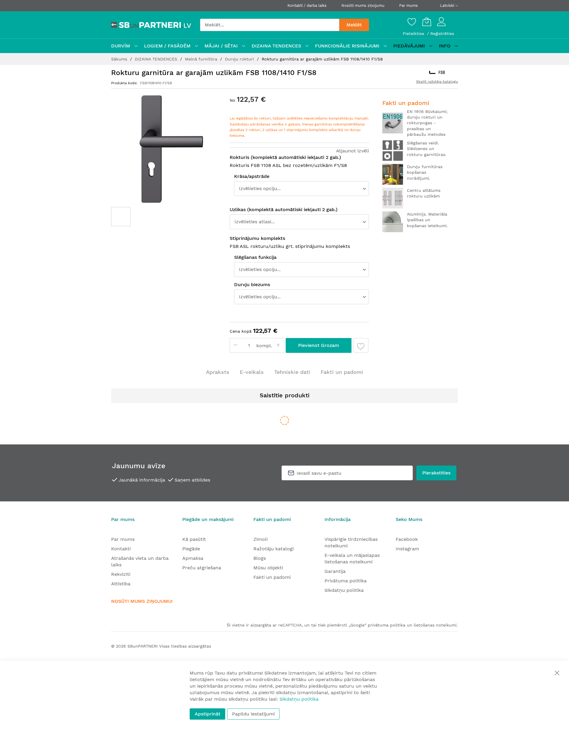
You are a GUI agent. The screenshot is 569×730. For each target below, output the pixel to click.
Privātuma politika (346, 581)
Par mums (408, 5)
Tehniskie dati (292, 372)
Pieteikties (414, 33)
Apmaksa (192, 558)
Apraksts (217, 372)
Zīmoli (260, 539)
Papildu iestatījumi (253, 714)
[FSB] (437, 72)
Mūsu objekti (268, 567)
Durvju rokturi (240, 59)
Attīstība (120, 583)
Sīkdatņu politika (344, 590)
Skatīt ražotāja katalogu (437, 81)
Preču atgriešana (201, 567)
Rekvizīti (120, 574)
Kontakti (121, 549)
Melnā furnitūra (202, 59)
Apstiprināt (207, 714)
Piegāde (191, 549)
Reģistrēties (442, 33)
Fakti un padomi (342, 372)
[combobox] (269, 25)
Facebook (407, 539)
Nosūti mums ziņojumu (362, 5)
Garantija (335, 571)
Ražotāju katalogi (273, 549)
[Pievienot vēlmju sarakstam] (361, 345)
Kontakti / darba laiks (307, 5)
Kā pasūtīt (194, 539)
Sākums (120, 59)
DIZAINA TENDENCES (157, 59)
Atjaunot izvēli (352, 151)
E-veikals (252, 372)
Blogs (259, 558)
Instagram (407, 549)
